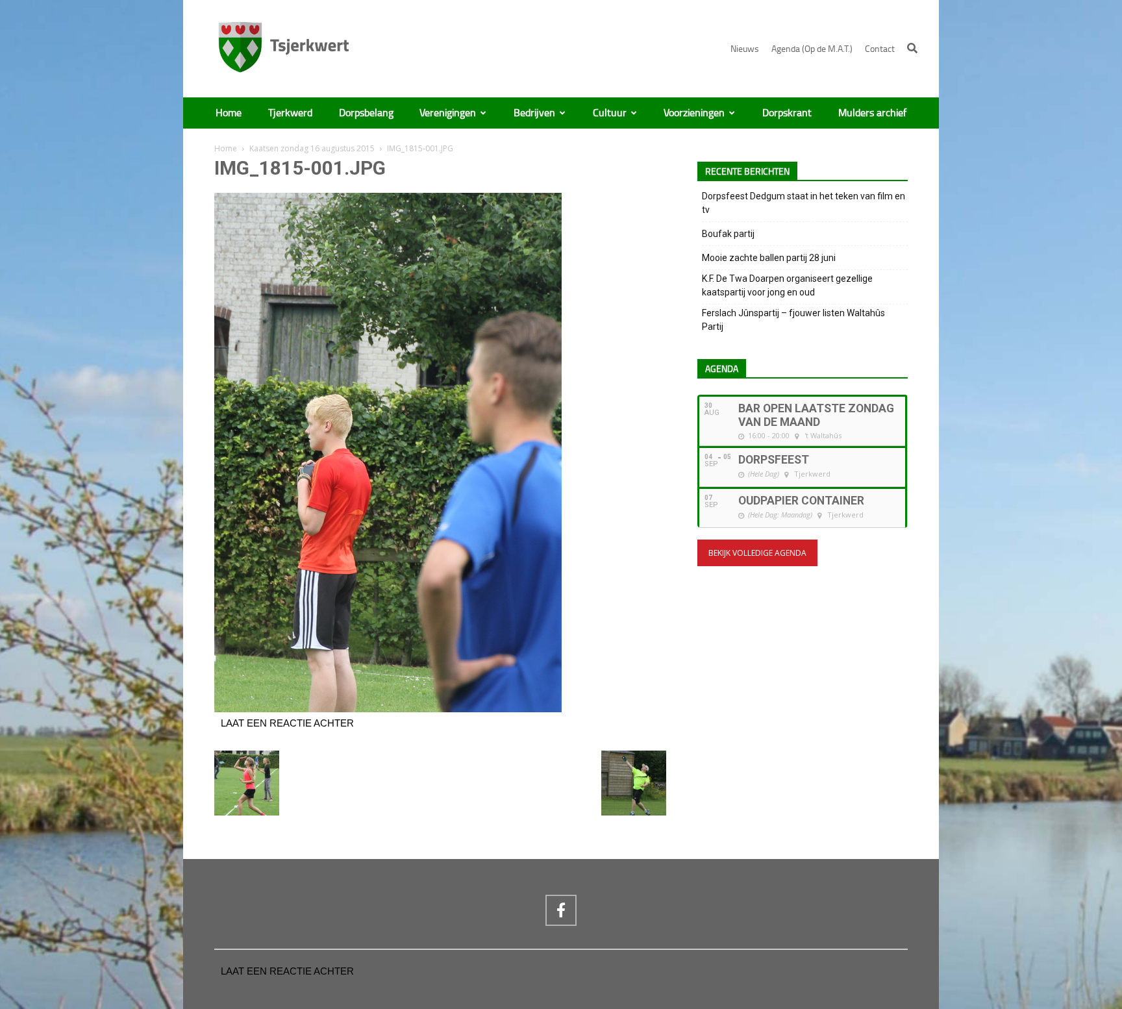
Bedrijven (534, 113)
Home (229, 113)
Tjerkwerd (290, 113)
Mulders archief (872, 113)
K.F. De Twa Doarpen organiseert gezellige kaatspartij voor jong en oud (787, 285)
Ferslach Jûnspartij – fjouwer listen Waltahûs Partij (793, 320)
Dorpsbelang (366, 113)
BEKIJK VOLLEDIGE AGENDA (757, 552)
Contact (880, 49)
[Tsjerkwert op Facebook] (561, 910)
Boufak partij (728, 234)
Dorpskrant (787, 113)
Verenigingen (447, 113)
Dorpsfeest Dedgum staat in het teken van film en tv (803, 203)
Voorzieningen (694, 113)
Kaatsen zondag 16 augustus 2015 (312, 148)
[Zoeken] (912, 48)
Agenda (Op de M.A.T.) (812, 49)
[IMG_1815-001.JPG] (388, 709)
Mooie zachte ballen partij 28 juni (769, 258)
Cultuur (610, 113)
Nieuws (744, 49)
